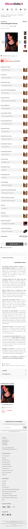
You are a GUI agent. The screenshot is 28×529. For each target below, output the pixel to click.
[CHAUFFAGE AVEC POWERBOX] (25, 225)
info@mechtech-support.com (10, 449)
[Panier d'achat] (20, 9)
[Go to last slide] (3, 42)
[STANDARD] (25, 171)
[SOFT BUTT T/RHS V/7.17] (25, 140)
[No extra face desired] (25, 79)
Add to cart (14, 244)
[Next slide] (19, 42)
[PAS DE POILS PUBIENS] (25, 187)
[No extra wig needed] (25, 110)
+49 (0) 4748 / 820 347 (9, 447)
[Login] (25, 427)
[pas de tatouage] (25, 217)
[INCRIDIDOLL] (24, 21)
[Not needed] (25, 179)
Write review (12, 26)
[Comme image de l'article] (25, 87)
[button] (25, 33)
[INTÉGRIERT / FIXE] (25, 163)
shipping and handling (13, 521)
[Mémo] (16, 9)
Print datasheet (6, 364)
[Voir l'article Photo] (25, 133)
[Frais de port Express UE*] (25, 233)
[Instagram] (5, 515)
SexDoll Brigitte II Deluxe (7, 404)
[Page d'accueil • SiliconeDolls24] (14, 6)
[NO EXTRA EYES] (25, 94)
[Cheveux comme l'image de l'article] (25, 102)
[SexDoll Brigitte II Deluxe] (7, 394)
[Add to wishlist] (25, 244)
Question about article (7, 247)
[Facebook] (3, 515)
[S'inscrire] (11, 9)
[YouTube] (8, 515)
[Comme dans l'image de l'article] (25, 202)
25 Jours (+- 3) (13, 55)
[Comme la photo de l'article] (25, 194)
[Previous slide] (3, 400)
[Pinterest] (10, 515)
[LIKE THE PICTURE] (25, 71)
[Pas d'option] (25, 210)
